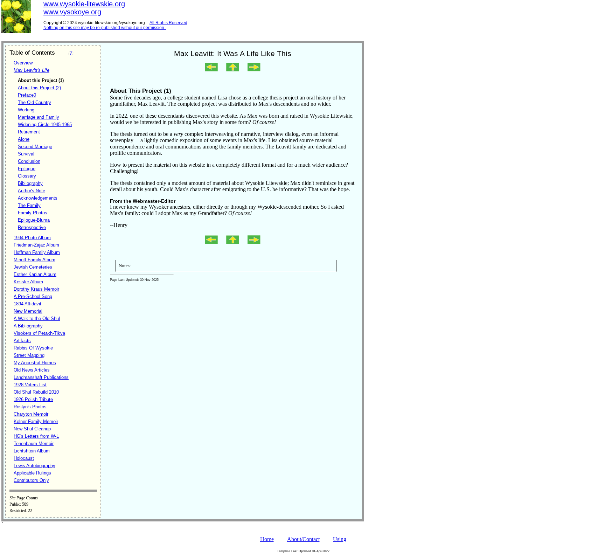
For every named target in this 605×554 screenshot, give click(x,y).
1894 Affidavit (27, 303)
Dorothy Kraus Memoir (36, 289)
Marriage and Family (38, 117)
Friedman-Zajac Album (36, 245)
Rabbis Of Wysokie (33, 348)
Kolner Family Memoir (36, 421)
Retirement (29, 131)
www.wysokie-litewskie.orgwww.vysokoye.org (84, 8)
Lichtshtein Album (32, 450)
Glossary (27, 176)
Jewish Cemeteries (33, 267)
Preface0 (27, 95)
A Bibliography (28, 325)
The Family (29, 205)
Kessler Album (28, 281)
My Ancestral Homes (35, 362)
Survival (26, 154)
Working (26, 109)
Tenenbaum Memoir (34, 443)
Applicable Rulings (32, 473)
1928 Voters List (30, 384)
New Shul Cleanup (32, 428)
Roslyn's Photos (30, 406)
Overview (23, 62)
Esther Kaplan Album (35, 274)
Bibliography (30, 183)
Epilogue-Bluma (34, 220)
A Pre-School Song (33, 296)
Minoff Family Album (34, 259)
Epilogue (26, 168)
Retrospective (32, 227)
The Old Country (34, 102)
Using (339, 539)
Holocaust (24, 458)
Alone (23, 139)
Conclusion (29, 161)
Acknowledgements (37, 198)
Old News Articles (32, 370)
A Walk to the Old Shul (37, 318)
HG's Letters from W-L (36, 436)
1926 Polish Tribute (33, 399)
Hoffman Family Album (37, 252)
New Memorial (28, 311)
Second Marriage (35, 146)
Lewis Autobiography (34, 465)
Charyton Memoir (31, 414)
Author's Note (31, 190)
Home (267, 539)
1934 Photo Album (32, 237)
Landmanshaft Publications (41, 377)
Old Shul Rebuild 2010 (36, 392)
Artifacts (22, 340)
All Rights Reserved (168, 22)
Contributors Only (31, 480)
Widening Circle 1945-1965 (45, 124)
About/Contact (303, 539)
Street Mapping (29, 355)
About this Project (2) (39, 87)
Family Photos (32, 212)
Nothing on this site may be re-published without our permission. (104, 27)
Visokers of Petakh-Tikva (39, 333)
